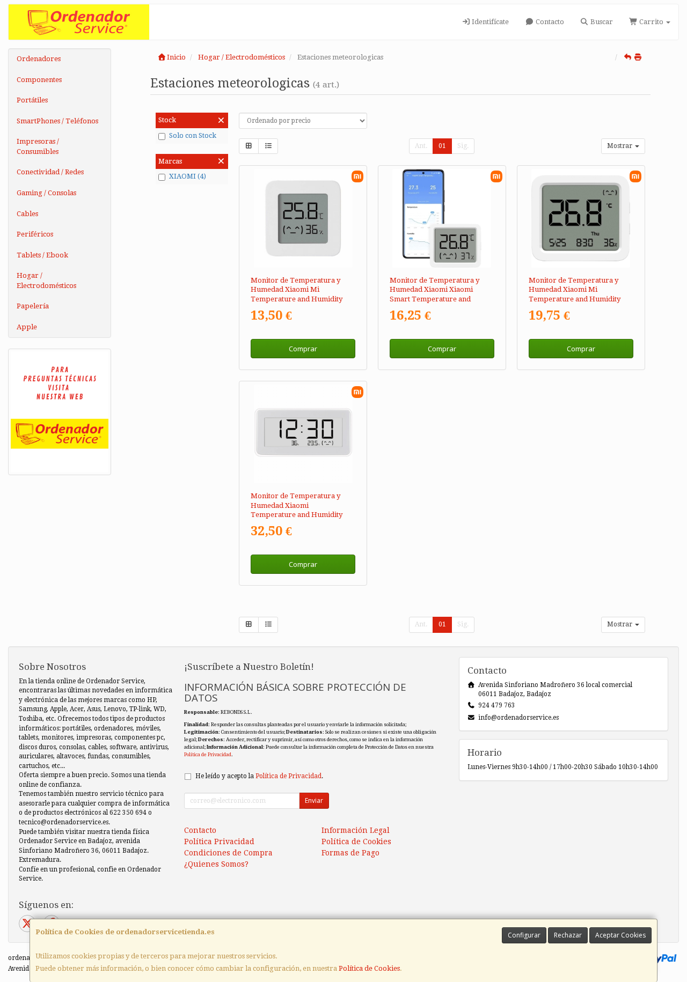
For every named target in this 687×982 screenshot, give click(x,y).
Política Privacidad (219, 841)
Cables (27, 214)
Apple (27, 327)
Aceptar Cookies (620, 935)
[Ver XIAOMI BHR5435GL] (303, 434)
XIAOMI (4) (187, 176)
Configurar (524, 935)
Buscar (601, 22)
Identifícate (489, 22)
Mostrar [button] (620, 146)
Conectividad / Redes (50, 172)
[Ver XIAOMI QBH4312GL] (441, 218)
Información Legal (355, 830)
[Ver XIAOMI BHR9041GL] (580, 218)
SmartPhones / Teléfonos (57, 121)
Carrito (651, 22)
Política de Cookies (369, 968)
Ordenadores (39, 59)
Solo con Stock (192, 135)
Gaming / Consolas (46, 193)
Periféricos (35, 234)
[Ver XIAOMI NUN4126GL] (303, 218)
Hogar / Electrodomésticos (46, 280)
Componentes (39, 80)
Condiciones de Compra (228, 852)
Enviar (314, 800)
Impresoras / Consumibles (38, 146)
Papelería (33, 306)
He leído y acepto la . (259, 776)
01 (442, 146)
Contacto (549, 22)
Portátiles (32, 100)
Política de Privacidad (207, 754)
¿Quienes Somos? (216, 864)
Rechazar (568, 935)
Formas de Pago (350, 852)
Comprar (303, 348)
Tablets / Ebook (42, 255)
